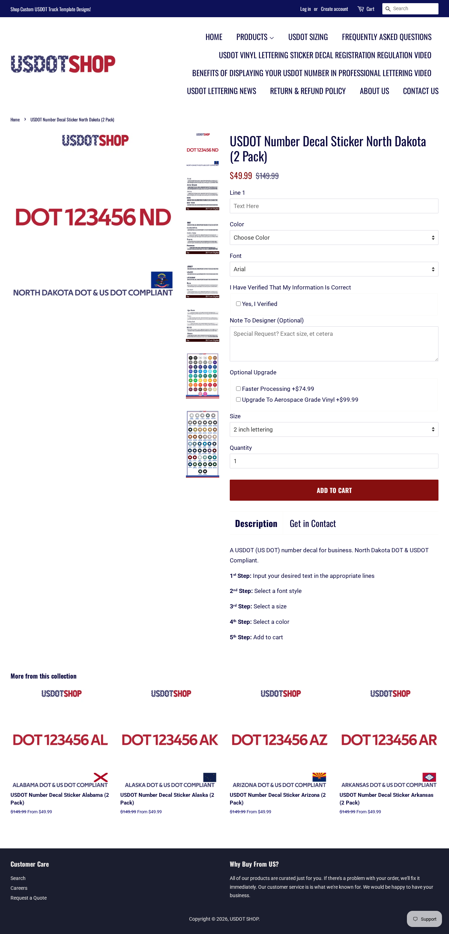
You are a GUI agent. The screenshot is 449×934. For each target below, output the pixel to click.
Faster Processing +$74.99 (277, 388)
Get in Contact (313, 523)
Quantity (241, 447)
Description (256, 523)
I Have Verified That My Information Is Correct (290, 287)
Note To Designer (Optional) (267, 320)
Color (237, 224)
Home (214, 36)
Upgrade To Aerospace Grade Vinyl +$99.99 (299, 399)
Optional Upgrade (253, 372)
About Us (374, 90)
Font (236, 255)
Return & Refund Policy (308, 90)
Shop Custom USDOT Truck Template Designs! (51, 9)
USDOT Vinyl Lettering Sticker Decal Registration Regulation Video (325, 54)
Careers (19, 888)
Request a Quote (29, 898)
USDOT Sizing (308, 36)
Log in (305, 8)
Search (18, 878)
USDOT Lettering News (221, 90)
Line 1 (238, 192)
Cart (370, 8)
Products (252, 36)
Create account (334, 8)
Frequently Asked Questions (386, 36)
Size (235, 416)
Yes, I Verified (259, 303)
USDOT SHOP (244, 919)
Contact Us (420, 90)
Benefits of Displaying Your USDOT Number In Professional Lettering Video (311, 72)
